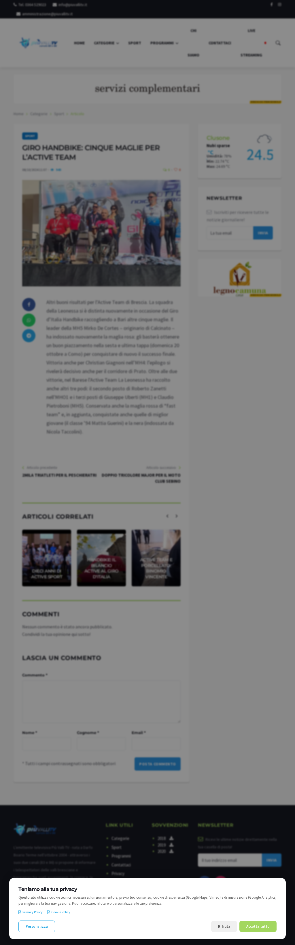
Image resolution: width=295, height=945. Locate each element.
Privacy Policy (32, 912)
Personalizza (37, 926)
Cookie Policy (60, 912)
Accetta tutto (258, 926)
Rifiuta (224, 926)
